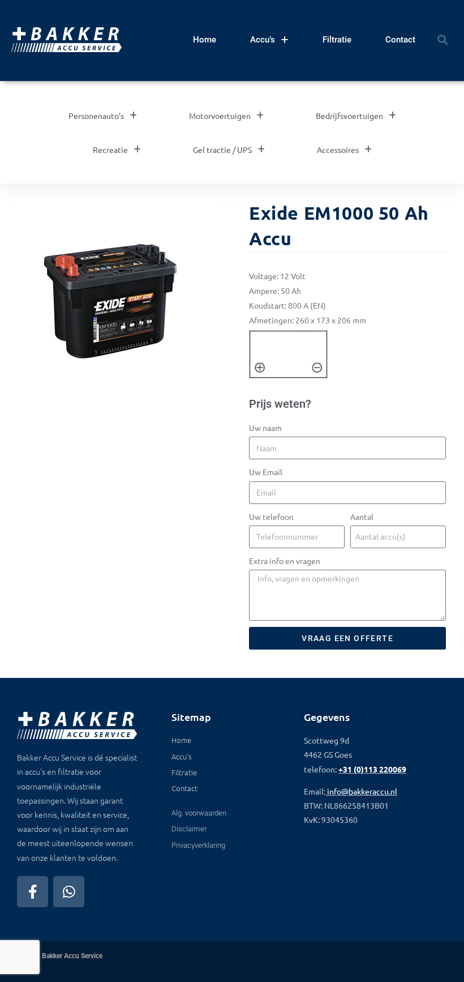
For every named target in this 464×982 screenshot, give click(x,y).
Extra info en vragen (284, 561)
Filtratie (337, 40)
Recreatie (110, 149)
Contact (400, 40)
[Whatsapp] (68, 891)
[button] (442, 39)
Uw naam (265, 427)
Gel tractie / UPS (222, 149)
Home (204, 40)
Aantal (361, 516)
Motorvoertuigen (220, 115)
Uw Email (265, 472)
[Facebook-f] (32, 891)
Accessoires (338, 149)
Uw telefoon (271, 516)
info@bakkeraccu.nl (362, 791)
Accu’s (262, 40)
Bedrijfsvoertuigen (349, 115)
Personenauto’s (96, 115)
